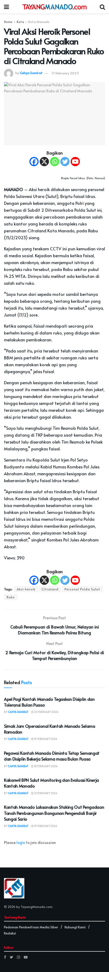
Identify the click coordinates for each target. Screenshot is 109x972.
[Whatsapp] (54, 161)
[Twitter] (65, 161)
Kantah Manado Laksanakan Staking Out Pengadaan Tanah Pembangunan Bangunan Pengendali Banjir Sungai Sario (54, 813)
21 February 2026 (45, 793)
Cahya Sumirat (31, 73)
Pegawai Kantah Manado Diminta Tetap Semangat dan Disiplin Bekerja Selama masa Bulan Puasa (51, 756)
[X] (44, 161)
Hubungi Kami (75, 927)
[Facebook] (34, 161)
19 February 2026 (45, 739)
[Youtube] (75, 161)
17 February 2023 (65, 73)
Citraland (50, 589)
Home (8, 22)
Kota (20, 22)
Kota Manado (38, 22)
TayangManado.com (36, 907)
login (20, 842)
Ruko (11, 597)
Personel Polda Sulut (82, 589)
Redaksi (10, 933)
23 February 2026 (46, 712)
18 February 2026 (46, 766)
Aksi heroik (26, 589)
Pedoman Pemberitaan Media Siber (31, 927)
